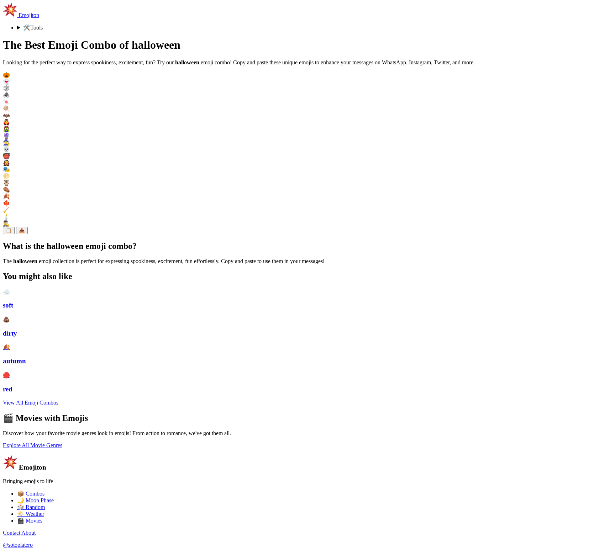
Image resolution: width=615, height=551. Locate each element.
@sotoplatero (18, 545)
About (28, 533)
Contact (11, 533)
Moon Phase (35, 500)
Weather (30, 514)
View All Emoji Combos (30, 403)
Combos (30, 494)
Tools (33, 28)
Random (31, 507)
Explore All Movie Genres (32, 445)
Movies (29, 521)
